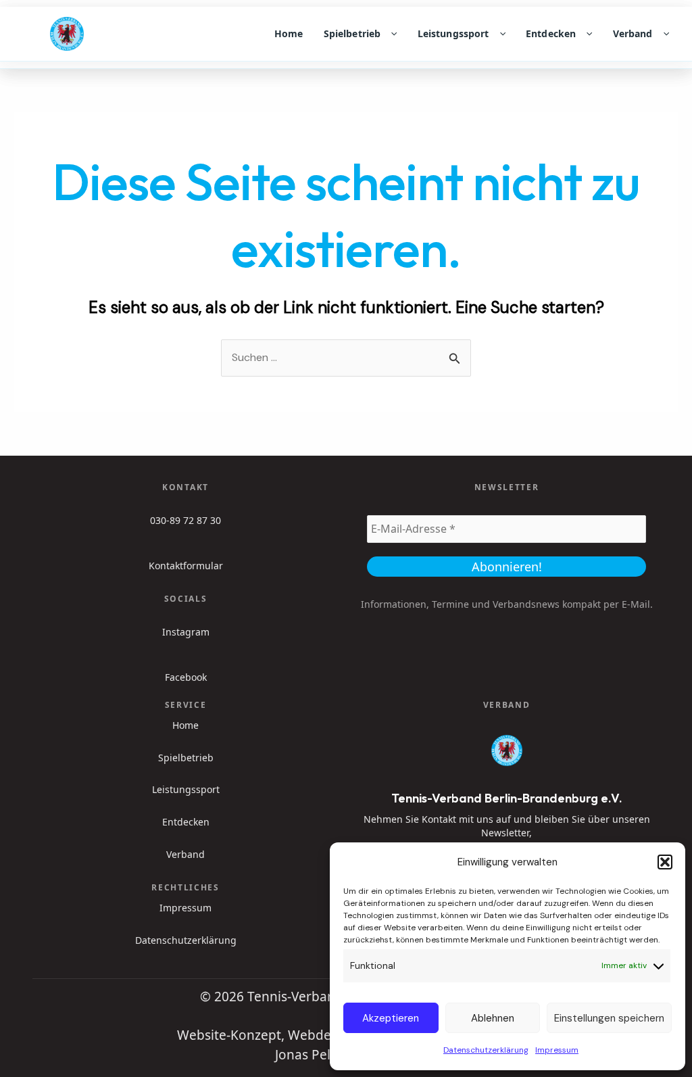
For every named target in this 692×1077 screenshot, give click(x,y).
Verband (633, 33)
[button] (665, 862)
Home (288, 33)
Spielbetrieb (352, 33)
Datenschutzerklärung (485, 1050)
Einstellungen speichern (609, 1018)
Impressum (556, 1050)
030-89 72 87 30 (185, 520)
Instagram (185, 631)
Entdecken (551, 33)
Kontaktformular (186, 565)
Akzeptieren (390, 1018)
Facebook (186, 677)
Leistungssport (453, 33)
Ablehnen (492, 1018)
